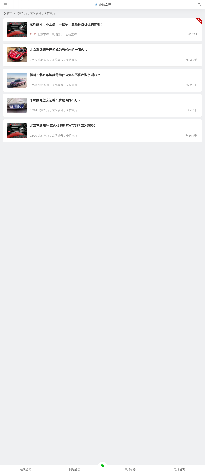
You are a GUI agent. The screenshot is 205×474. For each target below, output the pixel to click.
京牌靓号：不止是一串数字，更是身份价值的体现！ (67, 24)
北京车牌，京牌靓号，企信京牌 (57, 34)
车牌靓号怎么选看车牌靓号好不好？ (55, 100)
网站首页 (74, 469)
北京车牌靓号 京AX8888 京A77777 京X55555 (62, 125)
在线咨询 (25, 469)
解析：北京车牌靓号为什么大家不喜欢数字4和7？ (65, 75)
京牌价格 (130, 469)
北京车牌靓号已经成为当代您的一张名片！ (60, 49)
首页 (9, 13)
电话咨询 (179, 469)
